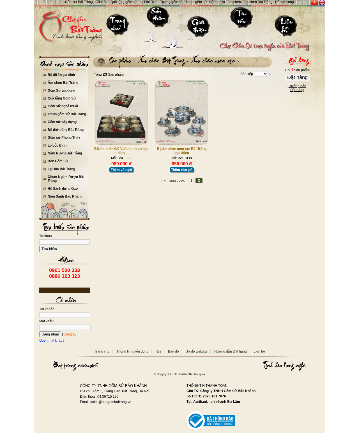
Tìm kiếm (49, 249)
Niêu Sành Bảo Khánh (65, 196)
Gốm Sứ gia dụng (61, 90)
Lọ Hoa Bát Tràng (61, 169)
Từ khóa (45, 236)
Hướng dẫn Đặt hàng (230, 351)
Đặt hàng (297, 77)
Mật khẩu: (46, 321)
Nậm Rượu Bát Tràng (65, 153)
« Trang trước (174, 180)
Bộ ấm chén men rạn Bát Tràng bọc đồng (181, 151)
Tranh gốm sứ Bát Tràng (67, 114)
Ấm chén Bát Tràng (63, 83)
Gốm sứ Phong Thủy (64, 138)
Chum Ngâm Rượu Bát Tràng (66, 179)
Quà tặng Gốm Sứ (62, 98)
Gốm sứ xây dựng (62, 122)
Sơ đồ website (197, 351)
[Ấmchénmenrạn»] (214, 60)
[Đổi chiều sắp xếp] (270, 74)
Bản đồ (173, 351)
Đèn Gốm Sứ (58, 161)
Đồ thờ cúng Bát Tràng (66, 130)
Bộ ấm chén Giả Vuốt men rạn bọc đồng (121, 151)
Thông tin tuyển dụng (132, 351)
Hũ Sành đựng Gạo (63, 189)
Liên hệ (259, 351)
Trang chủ (102, 351)
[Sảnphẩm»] (122, 60)
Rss (158, 351)
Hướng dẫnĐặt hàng (297, 88)
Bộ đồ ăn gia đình (61, 75)
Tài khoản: (47, 309)
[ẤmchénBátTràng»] (162, 60)
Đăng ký (70, 334)
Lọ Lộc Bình (57, 145)
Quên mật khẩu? (52, 340)
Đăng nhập (50, 334)
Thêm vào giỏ (121, 170)
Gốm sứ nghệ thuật (63, 106)
